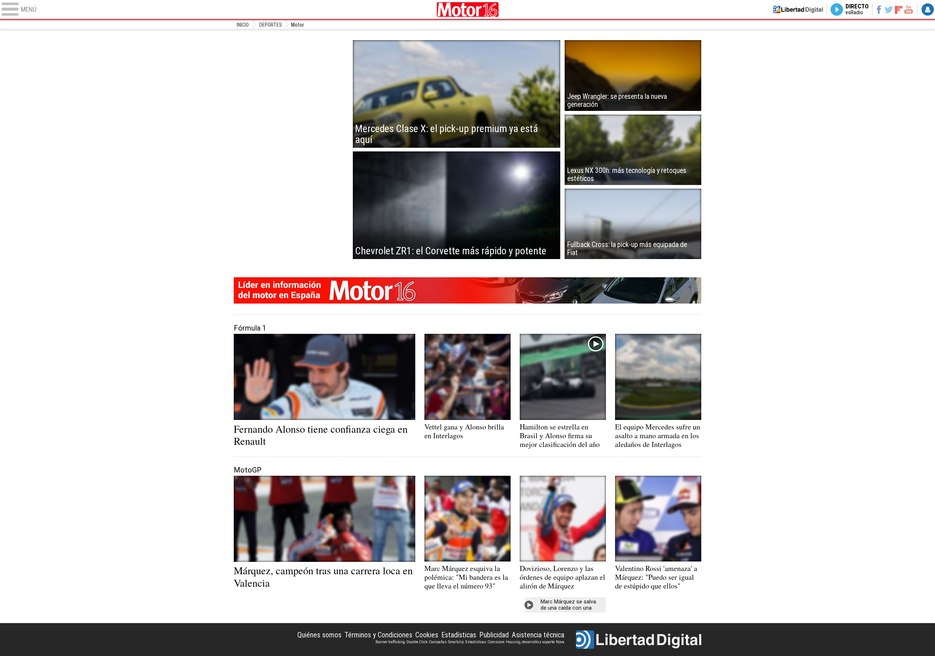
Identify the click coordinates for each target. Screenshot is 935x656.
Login (927, 9)
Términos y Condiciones (378, 634)
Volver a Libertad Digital (798, 9)
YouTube (908, 9)
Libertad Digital (638, 639)
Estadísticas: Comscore (484, 642)
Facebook (879, 9)
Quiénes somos (319, 634)
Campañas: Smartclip (446, 642)
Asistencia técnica (538, 634)
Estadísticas (458, 634)
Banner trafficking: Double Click (401, 642)
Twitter (889, 9)
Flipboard (899, 9)
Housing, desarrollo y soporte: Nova (535, 642)
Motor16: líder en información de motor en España (467, 290)
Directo (857, 9)
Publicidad (494, 634)
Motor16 (467, 9)
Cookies (426, 634)
